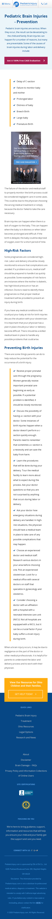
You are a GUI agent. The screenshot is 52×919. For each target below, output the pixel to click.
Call (45, 3)
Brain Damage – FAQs (26, 765)
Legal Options (26, 732)
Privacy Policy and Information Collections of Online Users (26, 773)
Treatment (26, 721)
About (26, 754)
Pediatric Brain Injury (26, 715)
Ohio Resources (26, 726)
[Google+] (34, 850)
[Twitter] (37, 850)
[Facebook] (32, 850)
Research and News (26, 737)
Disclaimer (26, 759)
